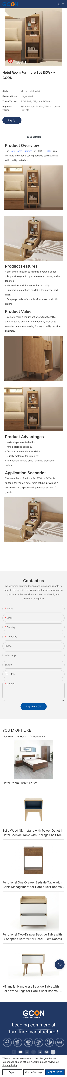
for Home (21, 736)
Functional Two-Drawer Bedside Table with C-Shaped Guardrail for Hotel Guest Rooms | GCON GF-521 (33, 937)
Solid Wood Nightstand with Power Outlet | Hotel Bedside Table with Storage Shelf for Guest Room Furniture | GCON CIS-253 (32, 833)
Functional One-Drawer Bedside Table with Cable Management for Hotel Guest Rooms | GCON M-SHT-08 (33, 885)
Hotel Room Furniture (21, 151)
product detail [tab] (33, 136)
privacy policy (9, 1065)
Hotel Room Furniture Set (20, 783)
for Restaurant (37, 736)
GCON (49, 151)
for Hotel (8, 736)
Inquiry (12, 120)
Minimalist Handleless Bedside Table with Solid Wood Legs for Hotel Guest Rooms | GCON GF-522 (31, 989)
